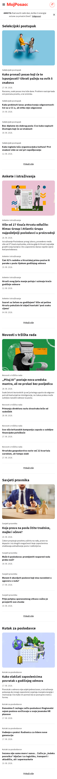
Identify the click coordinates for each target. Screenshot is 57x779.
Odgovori (36, 16)
